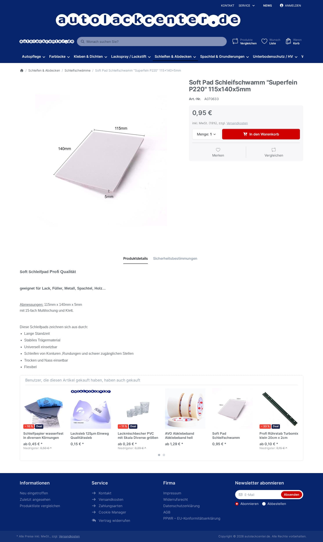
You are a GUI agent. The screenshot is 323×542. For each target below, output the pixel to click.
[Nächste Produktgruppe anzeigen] (298, 422)
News (267, 5)
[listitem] (101, 160)
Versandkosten (237, 123)
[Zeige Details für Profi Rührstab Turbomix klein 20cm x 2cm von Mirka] (279, 408)
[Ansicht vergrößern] (101, 160)
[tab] (135, 258)
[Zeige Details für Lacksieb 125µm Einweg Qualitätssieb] (91, 408)
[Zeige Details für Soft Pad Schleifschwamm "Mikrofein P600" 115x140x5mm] (232, 408)
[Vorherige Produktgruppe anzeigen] (25, 422)
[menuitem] (33, 57)
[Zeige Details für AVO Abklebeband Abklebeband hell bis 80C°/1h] (185, 408)
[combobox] (152, 41)
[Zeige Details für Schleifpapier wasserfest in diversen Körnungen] (43, 408)
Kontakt (227, 5)
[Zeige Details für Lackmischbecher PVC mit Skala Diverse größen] (138, 408)
